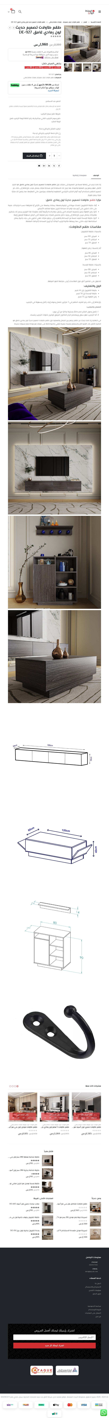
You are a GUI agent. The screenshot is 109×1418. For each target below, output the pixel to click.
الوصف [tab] (96, 175)
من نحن (98, 1316)
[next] (10, 28)
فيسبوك (59, 166)
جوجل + (44, 166)
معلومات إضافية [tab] (80, 175)
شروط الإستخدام (94, 1309)
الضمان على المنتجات (93, 1313)
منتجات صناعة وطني (29, 77)
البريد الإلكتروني (39, 166)
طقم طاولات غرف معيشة (45, 77)
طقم (92, 200)
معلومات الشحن (95, 1290)
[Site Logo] (90, 11)
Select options (76, 1096)
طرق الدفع (97, 1294)
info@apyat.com (91, 1271)
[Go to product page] (47, 1160)
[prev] (14, 28)
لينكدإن (49, 166)
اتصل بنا (98, 1283)
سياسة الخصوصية (94, 1306)
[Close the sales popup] (5, 1398)
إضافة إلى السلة (32, 155)
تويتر (54, 166)
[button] (99, 11)
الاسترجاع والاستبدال (93, 1287)
